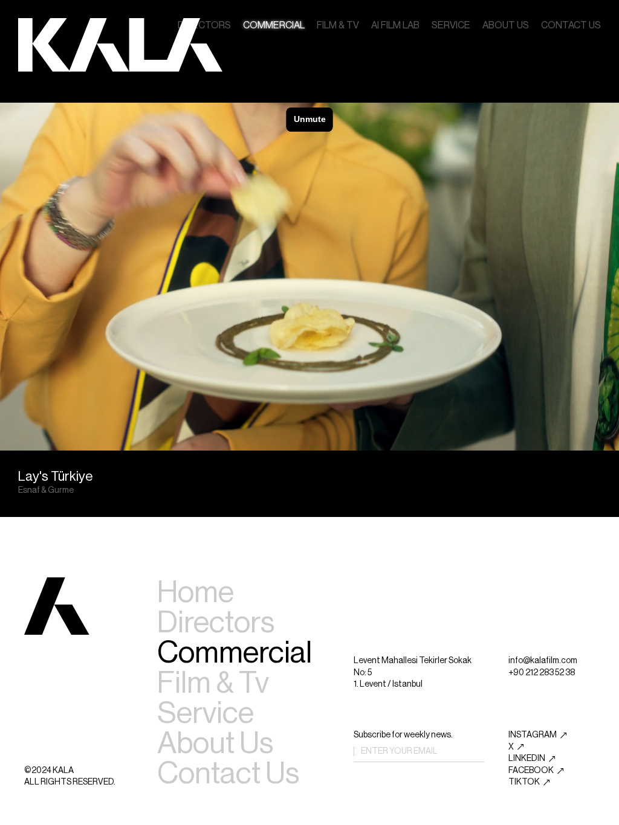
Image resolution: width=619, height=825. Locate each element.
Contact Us (228, 774)
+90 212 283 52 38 (541, 673)
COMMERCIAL (274, 25)
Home (195, 592)
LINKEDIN (526, 758)
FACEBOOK (531, 770)
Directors (215, 623)
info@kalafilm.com (542, 660)
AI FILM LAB (395, 25)
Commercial (234, 653)
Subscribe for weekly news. (403, 735)
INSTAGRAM (532, 735)
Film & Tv (213, 683)
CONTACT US (571, 25)
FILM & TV (338, 25)
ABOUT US (505, 25)
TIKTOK (524, 782)
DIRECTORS (204, 25)
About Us (215, 743)
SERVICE (451, 25)
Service (205, 713)
